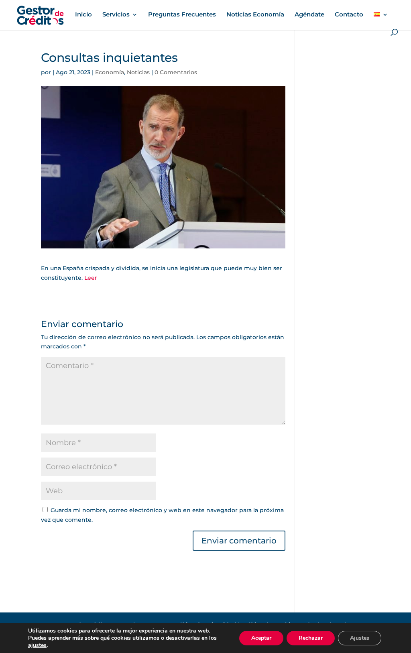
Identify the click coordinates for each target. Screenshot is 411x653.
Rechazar (311, 638)
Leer (90, 277)
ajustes (37, 645)
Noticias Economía (255, 15)
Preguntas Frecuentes (182, 15)
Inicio (83, 15)
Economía (109, 72)
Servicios (116, 15)
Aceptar (261, 638)
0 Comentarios (176, 72)
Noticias (138, 72)
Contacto (349, 15)
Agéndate (309, 15)
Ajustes (359, 638)
